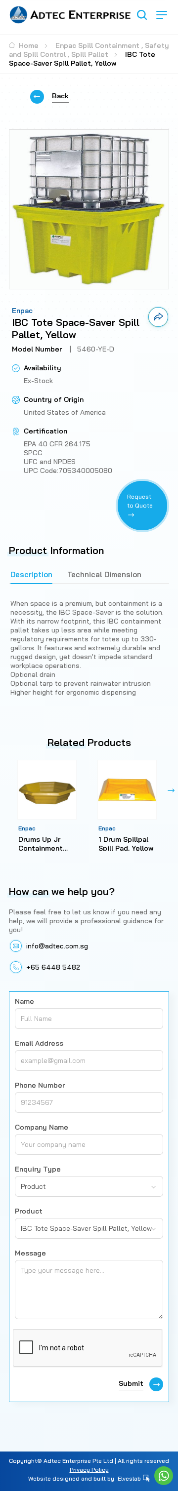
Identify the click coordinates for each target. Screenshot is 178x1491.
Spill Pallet (89, 54)
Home (28, 45)
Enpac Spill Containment (97, 45)
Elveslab (130, 1478)
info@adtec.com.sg (57, 946)
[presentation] (6, 790)
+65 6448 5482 (53, 967)
